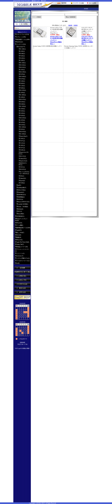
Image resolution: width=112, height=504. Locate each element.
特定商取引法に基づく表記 (22, 272)
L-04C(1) (22, 138)
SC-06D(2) (23, 95)
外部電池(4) (21, 197)
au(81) (19, 185)
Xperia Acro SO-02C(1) (24, 153)
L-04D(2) (22, 97)
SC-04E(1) (23, 49)
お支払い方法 (22, 280)
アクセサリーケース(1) (23, 261)
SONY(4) (20, 199)
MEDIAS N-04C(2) (23, 164)
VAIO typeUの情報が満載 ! (22, 348)
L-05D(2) (22, 92)
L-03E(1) (22, 51)
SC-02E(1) (23, 63)
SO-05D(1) (23, 90)
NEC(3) (20, 211)
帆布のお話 (22, 288)
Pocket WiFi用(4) (23, 206)
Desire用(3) (21, 214)
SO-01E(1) (23, 65)
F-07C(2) (22, 147)
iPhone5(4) (19, 223)
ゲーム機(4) (19, 225)
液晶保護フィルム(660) (23, 39)
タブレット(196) (21, 37)
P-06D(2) (22, 88)
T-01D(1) (22, 129)
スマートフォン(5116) (22, 34)
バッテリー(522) (21, 44)
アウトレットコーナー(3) (22, 250)
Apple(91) (19, 230)
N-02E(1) (22, 58)
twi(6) (17, 263)
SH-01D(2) (23, 131)
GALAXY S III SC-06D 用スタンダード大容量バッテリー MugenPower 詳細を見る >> (87, 40)
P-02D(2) (22, 115)
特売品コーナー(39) (22, 247)
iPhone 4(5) (19, 240)
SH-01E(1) (23, 67)
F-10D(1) (22, 81)
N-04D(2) (22, 104)
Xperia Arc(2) (23, 161)
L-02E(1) (22, 60)
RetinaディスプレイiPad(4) (21, 219)
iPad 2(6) (18, 235)
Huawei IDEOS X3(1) (24, 201)
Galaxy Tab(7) (20, 244)
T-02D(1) (22, 83)
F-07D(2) (22, 122)
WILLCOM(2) (21, 190)
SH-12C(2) (23, 156)
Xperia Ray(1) (23, 136)
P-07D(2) (22, 74)
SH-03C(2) (23, 169)
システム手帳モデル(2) (23, 258)
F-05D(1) (22, 111)
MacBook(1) (19, 42)
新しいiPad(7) (20, 232)
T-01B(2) (22, 183)
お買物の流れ (22, 276)
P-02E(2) (22, 56)
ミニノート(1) (20, 253)
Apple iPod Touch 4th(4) (22, 242)
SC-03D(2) (23, 134)
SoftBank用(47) (22, 187)
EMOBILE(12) (22, 194)
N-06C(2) (22, 150)
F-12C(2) (22, 143)
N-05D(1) (22, 102)
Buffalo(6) (20, 209)
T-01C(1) (22, 167)
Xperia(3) (22, 180)
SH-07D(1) (23, 99)
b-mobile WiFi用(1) (23, 204)
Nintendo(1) (21, 192)
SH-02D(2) (23, 118)
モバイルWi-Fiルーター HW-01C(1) (24, 172)
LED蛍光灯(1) (20, 216)
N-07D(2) (22, 79)
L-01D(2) (22, 120)
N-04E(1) (22, 53)
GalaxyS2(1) (23, 158)
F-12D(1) (22, 85)
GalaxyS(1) (23, 178)
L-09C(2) (22, 145)
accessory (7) (19, 256)
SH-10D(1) (23, 72)
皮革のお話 (22, 292)
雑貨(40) (18, 237)
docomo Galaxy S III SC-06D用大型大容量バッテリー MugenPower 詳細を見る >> (56, 40)
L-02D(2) (22, 108)
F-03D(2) (22, 113)
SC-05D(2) (23, 106)
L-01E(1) (22, 69)
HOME (86, 9)
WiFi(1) (22, 176)
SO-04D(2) (23, 76)
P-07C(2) (22, 141)
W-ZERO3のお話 (22, 284)
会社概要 (22, 268)
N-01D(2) (22, 125)
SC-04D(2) (23, 127)
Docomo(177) (21, 46)
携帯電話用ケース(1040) (23, 227)
